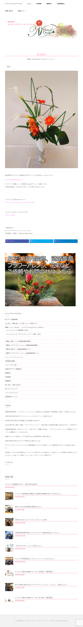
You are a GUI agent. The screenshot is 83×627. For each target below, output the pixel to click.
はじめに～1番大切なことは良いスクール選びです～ (21, 323)
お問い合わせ (9, 11)
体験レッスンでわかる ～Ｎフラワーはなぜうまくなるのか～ (25, 327)
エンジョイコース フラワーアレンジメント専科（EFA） (24, 334)
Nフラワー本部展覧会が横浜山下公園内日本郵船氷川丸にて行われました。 (39, 494)
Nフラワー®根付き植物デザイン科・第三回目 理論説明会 (34, 597)
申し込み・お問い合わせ (13, 385)
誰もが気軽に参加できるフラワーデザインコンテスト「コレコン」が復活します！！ (42, 584)
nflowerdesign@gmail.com (14, 180)
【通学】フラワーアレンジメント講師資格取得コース (22, 353)
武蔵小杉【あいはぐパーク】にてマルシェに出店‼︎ (31, 520)
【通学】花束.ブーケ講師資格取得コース (18, 349)
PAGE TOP (79, 606)
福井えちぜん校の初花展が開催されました (28, 507)
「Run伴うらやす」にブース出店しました (28, 546)
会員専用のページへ (11, 397)
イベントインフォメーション (13, 3)
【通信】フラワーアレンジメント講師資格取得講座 (21, 345)
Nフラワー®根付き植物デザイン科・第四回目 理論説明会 (34, 572)
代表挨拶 (39, 3)
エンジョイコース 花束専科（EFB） (17, 330)
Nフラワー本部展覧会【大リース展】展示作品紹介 (21, 484)
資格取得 (8, 381)
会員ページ (21, 11)
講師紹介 (49, 3)
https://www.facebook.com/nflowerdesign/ (20, 202)
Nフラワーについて (11, 389)
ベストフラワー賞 (10, 365)
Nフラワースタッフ (49, 59)
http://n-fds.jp (10, 215)
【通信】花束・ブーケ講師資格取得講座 (18, 341)
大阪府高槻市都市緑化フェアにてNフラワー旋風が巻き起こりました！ (37, 533)
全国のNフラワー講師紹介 (13, 369)
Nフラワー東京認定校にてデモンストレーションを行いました (34, 559)
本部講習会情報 (10, 361)
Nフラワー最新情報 (11, 319)
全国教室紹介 (61, 3)
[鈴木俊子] (41, 120)
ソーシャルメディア (11, 393)
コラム (29, 3)
